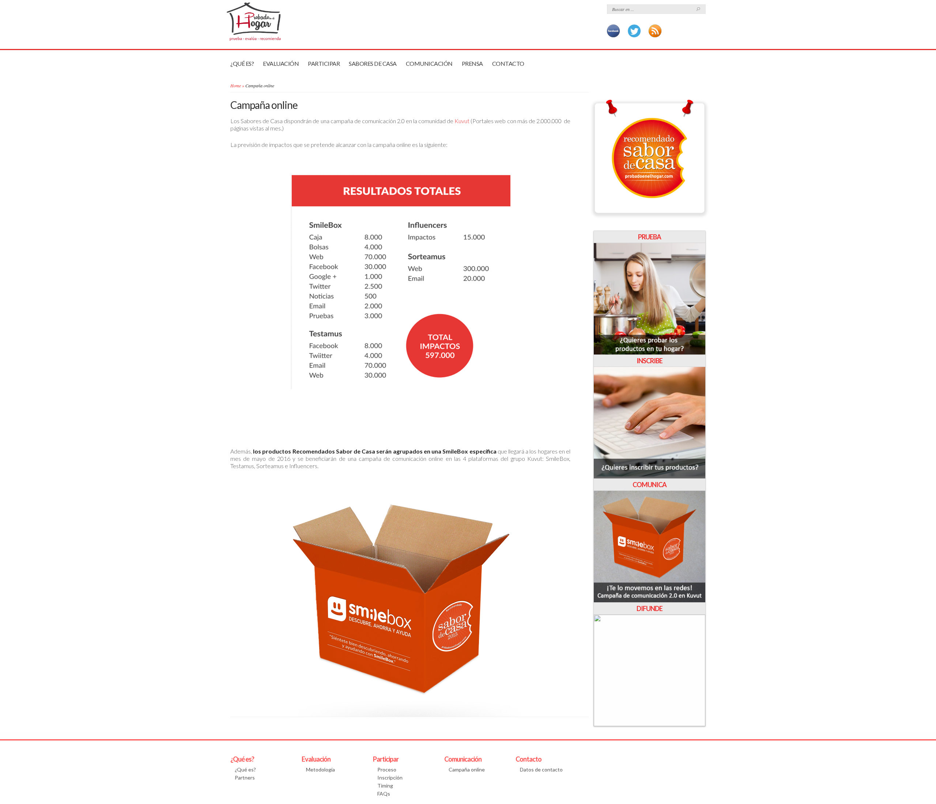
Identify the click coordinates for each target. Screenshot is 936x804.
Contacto (508, 63)
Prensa (472, 63)
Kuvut (461, 120)
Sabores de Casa (373, 63)
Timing (385, 785)
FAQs (383, 793)
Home (235, 85)
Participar (324, 63)
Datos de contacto (541, 769)
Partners (245, 777)
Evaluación (281, 63)
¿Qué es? (242, 63)
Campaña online (467, 769)
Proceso (386, 769)
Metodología (320, 769)
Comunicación (429, 63)
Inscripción (390, 777)
